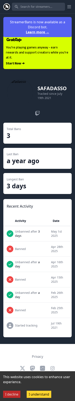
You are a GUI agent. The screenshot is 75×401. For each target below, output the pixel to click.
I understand (39, 394)
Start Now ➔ (15, 63)
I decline (11, 394)
